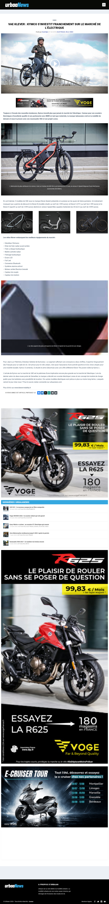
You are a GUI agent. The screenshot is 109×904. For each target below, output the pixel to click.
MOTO (27, 544)
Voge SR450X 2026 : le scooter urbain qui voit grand (27, 516)
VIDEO (71, 32)
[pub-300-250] (54, 453)
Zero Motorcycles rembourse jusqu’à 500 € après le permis (29, 533)
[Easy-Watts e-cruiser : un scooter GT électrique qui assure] (6, 526)
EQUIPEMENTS (30, 509)
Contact (31, 901)
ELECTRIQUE (61, 32)
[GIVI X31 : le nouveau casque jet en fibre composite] (6, 508)
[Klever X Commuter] (17, 233)
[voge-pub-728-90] (54, 107)
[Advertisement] (54, 845)
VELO (67, 32)
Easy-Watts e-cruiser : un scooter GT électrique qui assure (29, 524)
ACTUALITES (22, 509)
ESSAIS (36, 526)
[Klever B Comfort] (54, 233)
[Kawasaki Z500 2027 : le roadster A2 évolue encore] (6, 543)
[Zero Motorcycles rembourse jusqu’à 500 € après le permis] (6, 534)
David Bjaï (45, 32)
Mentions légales (87, 901)
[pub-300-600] (54, 657)
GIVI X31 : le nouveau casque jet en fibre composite (27, 507)
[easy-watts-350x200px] (54, 797)
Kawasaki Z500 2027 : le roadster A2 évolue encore (27, 542)
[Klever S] (92, 233)
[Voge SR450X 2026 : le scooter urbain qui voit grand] (6, 517)
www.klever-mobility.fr (22, 388)
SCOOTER (29, 518)
